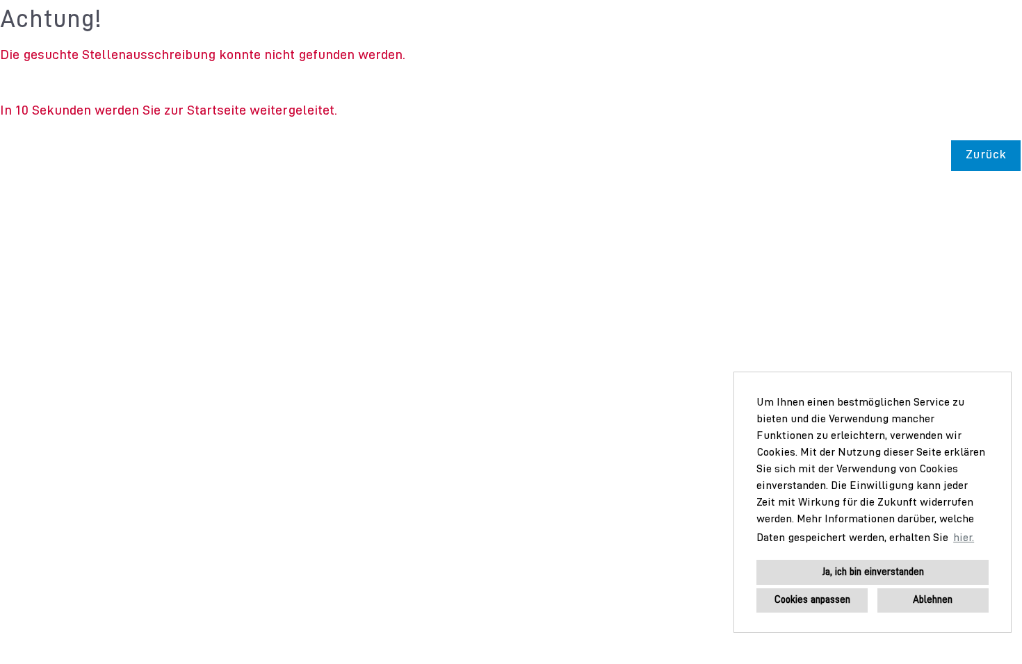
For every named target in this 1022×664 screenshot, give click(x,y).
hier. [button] (963, 538)
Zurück (986, 155)
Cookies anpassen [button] (812, 600)
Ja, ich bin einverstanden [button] (873, 572)
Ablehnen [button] (932, 600)
